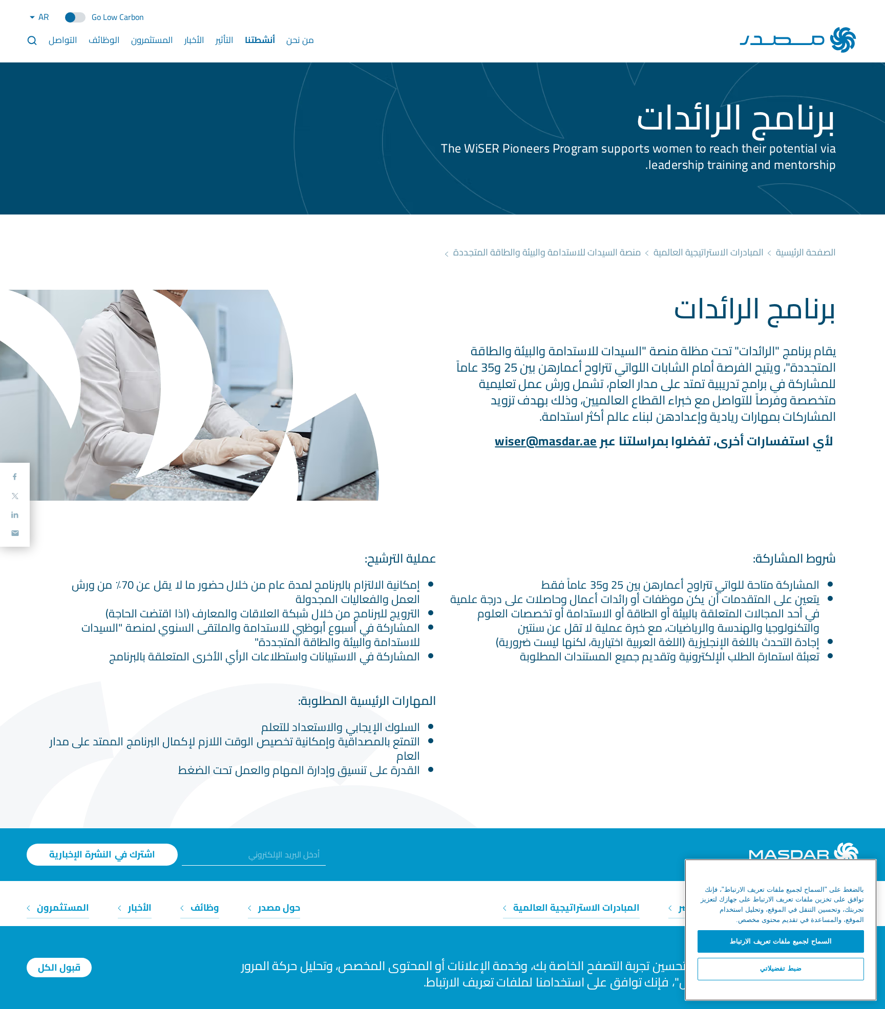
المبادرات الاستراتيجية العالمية (709, 252)
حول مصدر (278, 907)
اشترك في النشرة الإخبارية (102, 854)
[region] (781, 930)
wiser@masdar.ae (546, 441)
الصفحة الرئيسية (806, 252)
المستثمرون (152, 40)
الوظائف (104, 40)
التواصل (63, 40)
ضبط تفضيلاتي (781, 969)
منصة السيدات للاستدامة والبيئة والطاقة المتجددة (547, 252)
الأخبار (139, 907)
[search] (32, 40)
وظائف (203, 907)
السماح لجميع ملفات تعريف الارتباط (781, 941)
